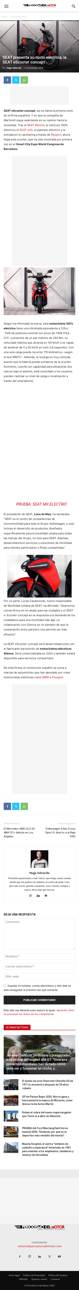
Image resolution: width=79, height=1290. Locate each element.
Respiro (56, 134)
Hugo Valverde (14, 67)
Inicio (4, 16)
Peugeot (57, 677)
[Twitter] (15, 80)
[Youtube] (59, 1256)
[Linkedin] (40, 896)
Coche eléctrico (18, 16)
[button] (6, 6)
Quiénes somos (39, 1279)
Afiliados (23, 1279)
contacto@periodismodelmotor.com (40, 1246)
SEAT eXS (26, 130)
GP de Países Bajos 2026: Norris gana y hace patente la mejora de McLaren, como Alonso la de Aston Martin (47, 1100)
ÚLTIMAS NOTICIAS (17, 1027)
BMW (45, 677)
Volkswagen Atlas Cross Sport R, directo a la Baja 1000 (60, 832)
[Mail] (47, 896)
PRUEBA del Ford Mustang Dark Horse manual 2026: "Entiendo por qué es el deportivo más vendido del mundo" (45, 1132)
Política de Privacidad (34, 1275)
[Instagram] (32, 896)
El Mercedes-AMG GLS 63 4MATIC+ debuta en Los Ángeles (19, 832)
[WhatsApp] (24, 80)
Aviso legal (14, 1275)
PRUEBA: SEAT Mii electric (41, 504)
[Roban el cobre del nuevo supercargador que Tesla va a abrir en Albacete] (11, 1116)
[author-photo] (39, 867)
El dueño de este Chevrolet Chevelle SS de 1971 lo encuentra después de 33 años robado (47, 1084)
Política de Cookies (57, 1275)
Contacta (55, 1279)
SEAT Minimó (35, 125)
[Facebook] (7, 80)
